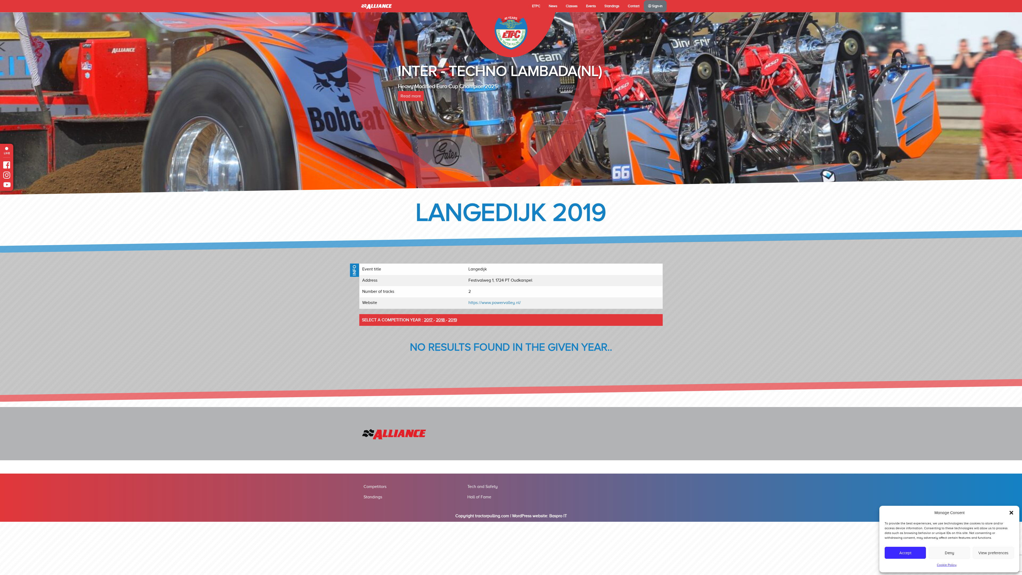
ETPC (536, 6)
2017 (429, 320)
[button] (1011, 512)
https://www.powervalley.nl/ (494, 302)
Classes (572, 6)
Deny (949, 553)
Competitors (375, 486)
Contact (634, 6)
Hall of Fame (479, 497)
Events (591, 6)
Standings (611, 6)
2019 (452, 320)
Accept (905, 553)
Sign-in (656, 6)
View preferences (993, 553)
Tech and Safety (482, 486)
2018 (441, 320)
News (553, 6)
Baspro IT (558, 516)
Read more (411, 96)
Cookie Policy (947, 565)
